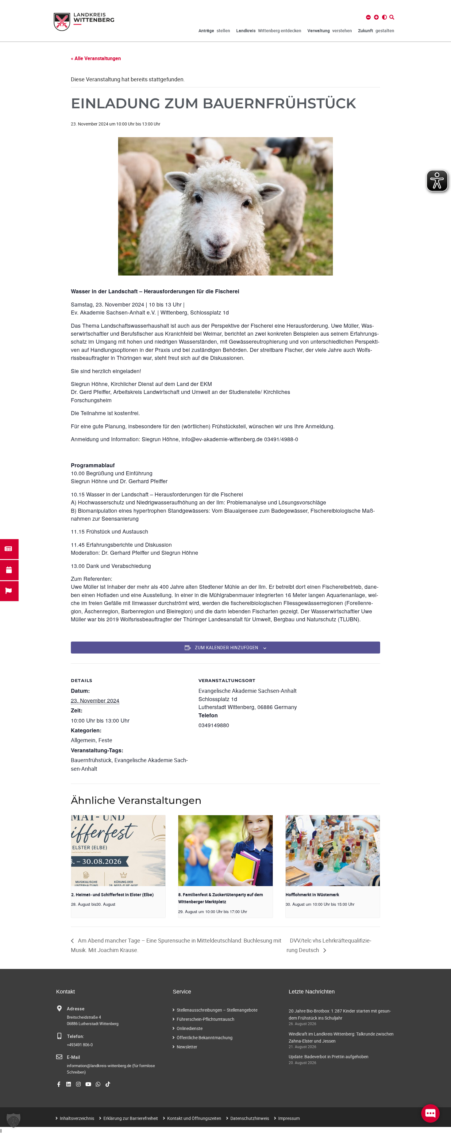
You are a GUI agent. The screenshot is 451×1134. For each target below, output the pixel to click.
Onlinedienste (189, 1028)
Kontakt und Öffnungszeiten (194, 1118)
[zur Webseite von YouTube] (88, 1084)
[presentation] (118, 850)
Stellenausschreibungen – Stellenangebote (217, 1010)
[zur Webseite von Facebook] (58, 1084)
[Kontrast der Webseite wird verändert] (384, 17)
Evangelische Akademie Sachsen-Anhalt (248, 690)
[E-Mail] (59, 1057)
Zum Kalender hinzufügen (226, 647)
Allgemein (83, 740)
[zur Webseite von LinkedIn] (68, 1084)
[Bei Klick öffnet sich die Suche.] (391, 17)
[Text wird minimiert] (368, 17)
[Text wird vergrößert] (376, 17)
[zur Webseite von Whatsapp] (98, 1084)
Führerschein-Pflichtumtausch (205, 1019)
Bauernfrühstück (91, 760)
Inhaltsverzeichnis (77, 1118)
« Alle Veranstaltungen (96, 58)
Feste (105, 740)
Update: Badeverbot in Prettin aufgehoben (328, 1056)
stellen (214, 30)
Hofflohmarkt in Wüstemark (312, 894)
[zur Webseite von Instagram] (78, 1084)
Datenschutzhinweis (249, 1118)
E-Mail (73, 1057)
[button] (13, 1120)
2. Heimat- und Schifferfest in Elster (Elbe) (112, 894)
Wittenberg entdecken (268, 30)
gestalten (376, 30)
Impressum (289, 1118)
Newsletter (187, 1047)
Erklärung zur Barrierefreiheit (130, 1118)
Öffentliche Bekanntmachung (205, 1037)
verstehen (329, 30)
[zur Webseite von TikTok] (107, 1084)
